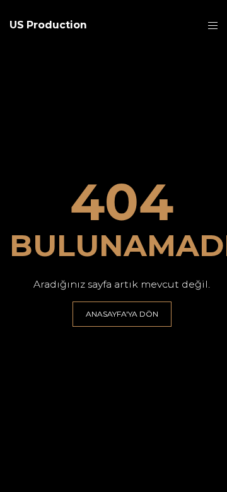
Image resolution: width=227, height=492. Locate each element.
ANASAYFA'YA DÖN (122, 314)
